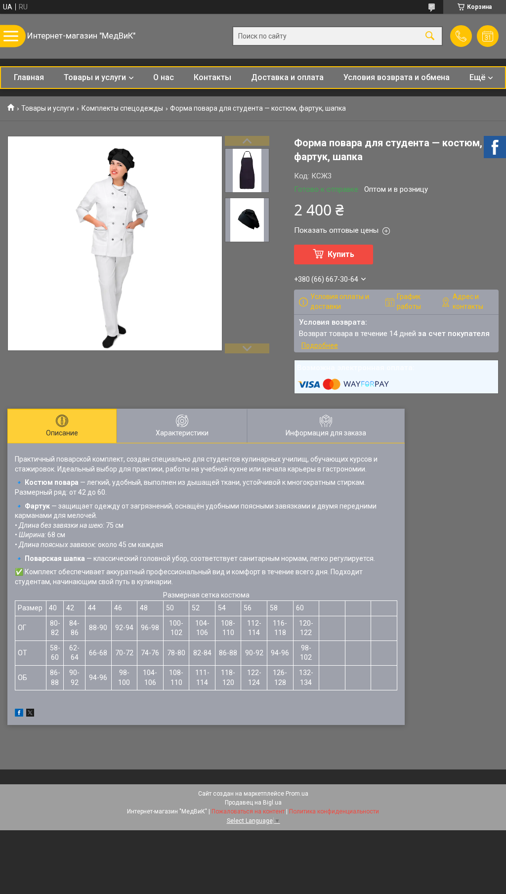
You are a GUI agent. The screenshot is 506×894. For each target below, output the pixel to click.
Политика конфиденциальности (334, 811)
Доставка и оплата (287, 77)
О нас (163, 77)
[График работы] (488, 36)
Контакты (212, 77)
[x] (30, 714)
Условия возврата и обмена (396, 77)
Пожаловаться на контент (248, 811)
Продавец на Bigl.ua (253, 802)
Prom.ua (297, 793)
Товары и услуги (95, 77)
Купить (341, 254)
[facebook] (19, 714)
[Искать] (430, 36)
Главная (29, 77)
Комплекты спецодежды (122, 108)
